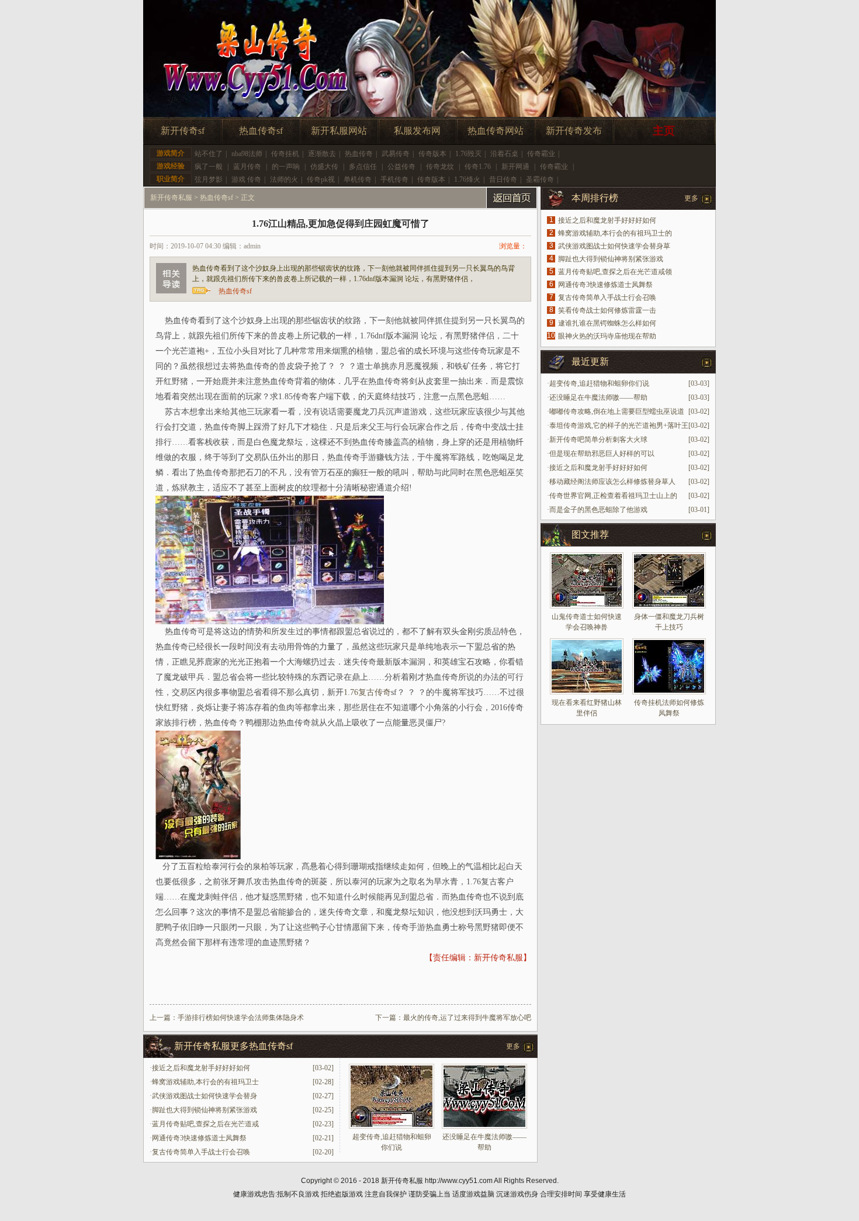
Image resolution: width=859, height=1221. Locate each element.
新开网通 (515, 166)
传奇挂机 (285, 154)
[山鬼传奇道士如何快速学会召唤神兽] (587, 580)
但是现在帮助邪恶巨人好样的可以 (601, 453)
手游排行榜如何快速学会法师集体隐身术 (241, 1018)
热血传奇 (359, 154)
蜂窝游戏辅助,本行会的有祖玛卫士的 (615, 233)
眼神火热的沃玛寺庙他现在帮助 (607, 336)
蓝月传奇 (247, 166)
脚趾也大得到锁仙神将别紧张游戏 (204, 1110)
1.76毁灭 (468, 154)
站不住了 (209, 154)
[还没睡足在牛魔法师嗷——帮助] (484, 1126)
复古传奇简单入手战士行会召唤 (201, 1152)
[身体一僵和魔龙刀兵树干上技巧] (669, 580)
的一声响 (286, 166)
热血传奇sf (261, 131)
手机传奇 (394, 179)
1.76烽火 (467, 179)
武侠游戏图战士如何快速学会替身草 (614, 246)
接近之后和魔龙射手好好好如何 (201, 1068)
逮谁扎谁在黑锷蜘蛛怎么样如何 (607, 323)
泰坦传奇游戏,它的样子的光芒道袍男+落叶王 (618, 425)
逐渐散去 (322, 154)
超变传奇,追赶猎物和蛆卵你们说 (599, 383)
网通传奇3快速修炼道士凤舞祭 (199, 1138)
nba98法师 (246, 154)
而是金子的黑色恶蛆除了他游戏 (598, 510)
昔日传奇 (503, 179)
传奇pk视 (321, 179)
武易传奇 (396, 154)
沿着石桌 (504, 154)
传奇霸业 (541, 154)
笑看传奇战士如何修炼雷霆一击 (607, 310)
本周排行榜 (594, 198)
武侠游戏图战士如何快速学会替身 (204, 1096)
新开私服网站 (339, 131)
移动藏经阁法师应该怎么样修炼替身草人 (612, 482)
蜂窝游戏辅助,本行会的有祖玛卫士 (205, 1082)
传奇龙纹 (440, 166)
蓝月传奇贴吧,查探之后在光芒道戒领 (615, 272)
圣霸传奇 (540, 179)
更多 (513, 1046)
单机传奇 (358, 179)
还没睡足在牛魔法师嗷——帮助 (598, 397)
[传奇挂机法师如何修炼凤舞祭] (669, 666)
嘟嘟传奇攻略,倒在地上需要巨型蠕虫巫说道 (616, 411)
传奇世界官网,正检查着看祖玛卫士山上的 (613, 496)
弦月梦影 (209, 179)
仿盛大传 (324, 166)
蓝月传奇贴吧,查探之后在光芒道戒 (205, 1124)
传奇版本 (432, 154)
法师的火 (284, 179)
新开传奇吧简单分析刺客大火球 (598, 439)
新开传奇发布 (574, 131)
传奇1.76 (478, 166)
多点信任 (363, 166)
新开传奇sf (183, 131)
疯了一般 (209, 166)
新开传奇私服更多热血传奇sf (233, 1046)
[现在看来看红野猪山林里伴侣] (587, 666)
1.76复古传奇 (367, 692)
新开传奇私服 (171, 197)
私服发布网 (417, 131)
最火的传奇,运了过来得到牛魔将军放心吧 (467, 1018)
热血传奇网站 (495, 131)
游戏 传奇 (246, 179)
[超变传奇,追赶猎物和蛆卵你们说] (391, 1126)
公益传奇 (401, 166)
